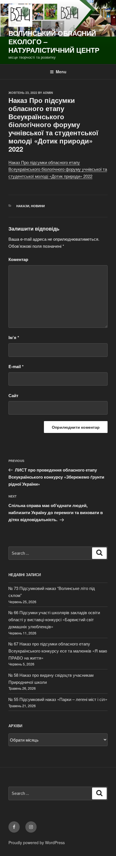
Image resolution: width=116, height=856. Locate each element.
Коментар (18, 259)
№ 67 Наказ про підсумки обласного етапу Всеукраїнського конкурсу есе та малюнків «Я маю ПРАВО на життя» (57, 651)
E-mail (16, 366)
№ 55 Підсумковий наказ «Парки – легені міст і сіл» (57, 699)
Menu (61, 71)
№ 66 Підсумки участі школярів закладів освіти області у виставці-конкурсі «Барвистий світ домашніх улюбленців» (54, 619)
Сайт (13, 395)
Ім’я (13, 337)
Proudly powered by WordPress (36, 842)
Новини (38, 206)
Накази (22, 206)
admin (48, 92)
